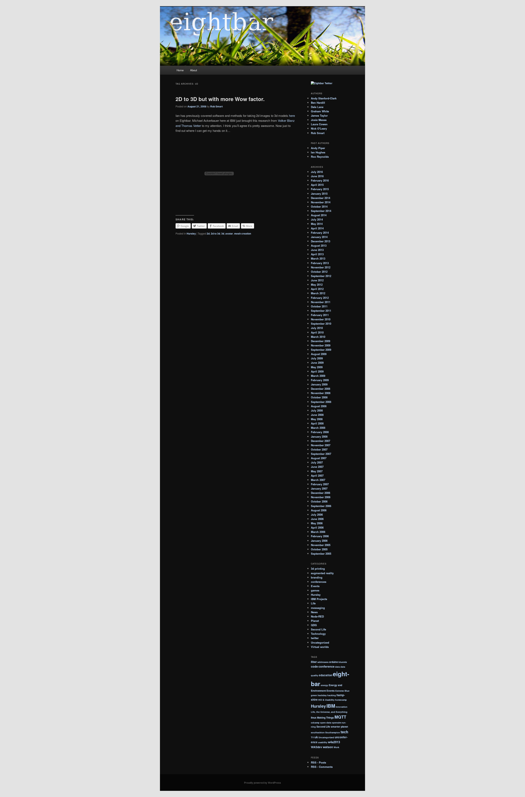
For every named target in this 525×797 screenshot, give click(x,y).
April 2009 (317, 371)
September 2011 (321, 311)
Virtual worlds (320, 647)
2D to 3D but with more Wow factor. (220, 99)
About (193, 70)
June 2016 (317, 176)
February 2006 (320, 536)
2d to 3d (215, 233)
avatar (229, 233)
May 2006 (317, 523)
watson (328, 747)
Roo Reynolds (320, 157)
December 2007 (320, 441)
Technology (318, 634)
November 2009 (320, 345)
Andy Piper (318, 148)
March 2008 (318, 428)
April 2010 (317, 332)
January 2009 (319, 384)
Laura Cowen (319, 124)
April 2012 (317, 289)
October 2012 (319, 272)
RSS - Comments (322, 767)
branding (316, 577)
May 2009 (317, 367)
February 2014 (320, 233)
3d (222, 233)
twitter (315, 638)
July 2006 (317, 514)
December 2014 (320, 198)
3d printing (318, 568)
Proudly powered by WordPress (262, 782)
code (314, 666)
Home (180, 70)
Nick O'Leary (319, 128)
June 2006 (317, 519)
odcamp (315, 722)
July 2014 (317, 219)
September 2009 (321, 350)
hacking (331, 695)
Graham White (320, 111)
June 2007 (317, 467)
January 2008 (319, 436)
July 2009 (317, 358)
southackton (318, 732)
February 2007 (320, 484)
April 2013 (317, 254)
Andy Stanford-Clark (324, 98)
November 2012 (320, 267)
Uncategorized (320, 642)
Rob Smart (216, 106)
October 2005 (319, 549)
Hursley (191, 233)
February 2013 (320, 263)
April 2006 (317, 527)
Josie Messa (318, 120)
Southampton (332, 732)
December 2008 (320, 389)
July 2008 (317, 410)
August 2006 (318, 510)
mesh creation (242, 233)
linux (313, 717)
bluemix (343, 662)
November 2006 (320, 497)
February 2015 (320, 189)
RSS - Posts (318, 762)
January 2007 (319, 488)
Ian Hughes (318, 152)
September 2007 (321, 454)
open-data (325, 722)
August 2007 (318, 458)
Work (336, 747)
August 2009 (318, 354)
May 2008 (317, 419)
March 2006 (318, 532)
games (315, 590)
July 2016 (317, 172)
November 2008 (320, 393)
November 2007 (320, 445)
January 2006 (319, 541)
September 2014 (321, 211)
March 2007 (318, 480)
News (314, 612)
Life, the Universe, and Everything (329, 711)
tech (344, 732)
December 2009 (320, 341)
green (314, 695)
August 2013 (318, 245)
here (292, 115)
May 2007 (317, 471)
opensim (336, 722)
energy (324, 685)
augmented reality (322, 573)
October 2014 (319, 206)
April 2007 (317, 475)
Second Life (318, 629)
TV (312, 737)
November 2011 (320, 302)
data (337, 666)
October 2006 (319, 501)
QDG (314, 625)
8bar (314, 662)
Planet (315, 621)
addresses (323, 662)
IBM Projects (319, 599)
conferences (318, 582)
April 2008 (317, 423)
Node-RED (317, 616)
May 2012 (317, 284)
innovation (341, 706)
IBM (330, 705)
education (325, 675)
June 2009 (317, 363)
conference (326, 666)
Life (313, 603)
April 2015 (317, 185)
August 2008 (318, 406)
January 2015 (319, 194)
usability (322, 742)
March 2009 (318, 376)
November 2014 (320, 202)
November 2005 (320, 545)
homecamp (341, 699)
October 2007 (319, 449)
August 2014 (318, 215)
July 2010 (317, 328)
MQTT (340, 717)
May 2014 (317, 224)
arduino (333, 662)
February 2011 (320, 315)
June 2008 (317, 415)
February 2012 (320, 298)
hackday (322, 695)
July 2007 (317, 462)
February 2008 (320, 432)
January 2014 (319, 237)
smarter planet (339, 726)
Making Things (325, 717)
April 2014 (317, 228)
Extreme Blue (342, 690)
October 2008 (319, 397)
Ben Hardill (318, 103)
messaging (318, 608)
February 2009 (320, 380)
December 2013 (320, 241)
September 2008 (321, 402)
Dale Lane (317, 107)
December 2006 (320, 493)
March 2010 (318, 337)
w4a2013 (334, 742)
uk (316, 737)
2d (208, 233)
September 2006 (321, 506)
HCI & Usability (326, 699)
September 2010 (321, 323)
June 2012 (317, 280)
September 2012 (321, 276)
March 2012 (318, 293)
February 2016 (320, 180)
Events (315, 586)
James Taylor (319, 115)
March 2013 (318, 258)
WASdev (316, 747)
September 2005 (321, 553)
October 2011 (319, 306)
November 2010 (320, 319)
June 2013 (317, 250)
